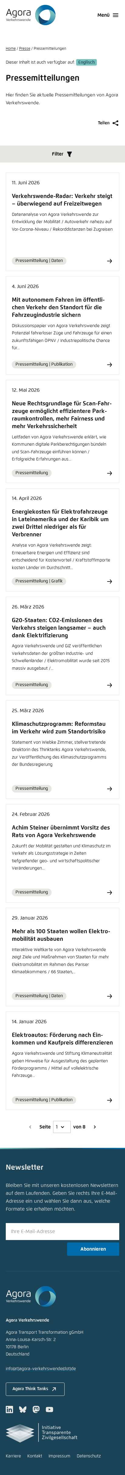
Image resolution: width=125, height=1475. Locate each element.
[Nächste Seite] (94, 1127)
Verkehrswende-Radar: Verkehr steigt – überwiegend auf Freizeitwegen (62, 200)
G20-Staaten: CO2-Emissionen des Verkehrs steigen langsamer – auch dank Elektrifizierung (59, 628)
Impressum (59, 1456)
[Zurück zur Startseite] (31, 15)
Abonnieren (93, 1249)
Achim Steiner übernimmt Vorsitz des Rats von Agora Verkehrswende (61, 831)
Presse (24, 49)
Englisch (86, 62)
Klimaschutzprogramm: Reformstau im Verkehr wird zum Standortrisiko (59, 728)
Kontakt (34, 1456)
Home (11, 49)
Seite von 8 (62, 1127)
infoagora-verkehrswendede (41, 1369)
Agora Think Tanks (30, 1389)
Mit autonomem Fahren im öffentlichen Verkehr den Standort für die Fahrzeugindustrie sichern (58, 307)
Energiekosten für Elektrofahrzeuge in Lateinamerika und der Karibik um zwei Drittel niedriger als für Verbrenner (60, 523)
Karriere (13, 1456)
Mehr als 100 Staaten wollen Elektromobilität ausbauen (61, 935)
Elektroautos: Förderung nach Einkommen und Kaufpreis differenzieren (62, 1039)
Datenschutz (89, 1456)
